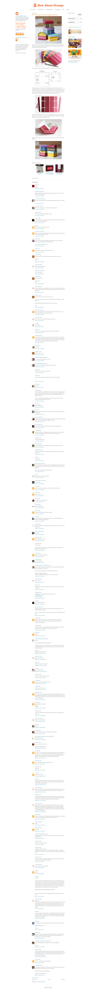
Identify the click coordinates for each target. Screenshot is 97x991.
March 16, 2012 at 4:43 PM (40, 838)
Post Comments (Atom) (41, 981)
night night (37, 730)
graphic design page (22, 37)
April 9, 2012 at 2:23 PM (39, 844)
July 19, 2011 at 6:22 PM (39, 326)
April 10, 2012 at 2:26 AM (39, 854)
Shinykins (36, 686)
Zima (36, 600)
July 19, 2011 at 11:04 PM (39, 360)
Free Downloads (41, 9)
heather (36, 492)
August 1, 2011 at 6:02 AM (39, 604)
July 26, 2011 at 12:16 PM (39, 576)
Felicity (36, 329)
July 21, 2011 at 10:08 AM (39, 483)
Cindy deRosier (38, 965)
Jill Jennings (37, 559)
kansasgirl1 (37, 430)
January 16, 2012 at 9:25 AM (40, 727)
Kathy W (36, 932)
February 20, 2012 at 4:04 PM (40, 811)
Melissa (36, 403)
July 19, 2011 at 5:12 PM (39, 209)
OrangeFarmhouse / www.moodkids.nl (42, 565)
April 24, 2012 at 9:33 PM (39, 873)
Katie (36, 668)
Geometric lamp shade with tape (59, 173)
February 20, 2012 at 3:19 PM (40, 784)
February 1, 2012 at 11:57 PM (40, 758)
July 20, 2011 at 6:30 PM (39, 447)
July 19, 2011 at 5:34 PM (39, 267)
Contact (67, 9)
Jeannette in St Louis (38, 231)
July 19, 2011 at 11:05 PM (39, 366)
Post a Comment (35, 977)
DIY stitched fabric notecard (39, 173)
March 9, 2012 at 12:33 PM (40, 825)
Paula (36, 772)
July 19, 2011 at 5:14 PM (39, 215)
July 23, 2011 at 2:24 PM (39, 534)
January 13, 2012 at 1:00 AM (40, 699)
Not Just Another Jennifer (39, 480)
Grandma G (37, 254)
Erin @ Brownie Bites (39, 191)
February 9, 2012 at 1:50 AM (40, 770)
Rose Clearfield (38, 417)
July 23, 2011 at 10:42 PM (39, 550)
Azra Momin (37, 537)
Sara (36, 457)
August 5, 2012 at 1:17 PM (39, 946)
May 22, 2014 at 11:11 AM (39, 975)
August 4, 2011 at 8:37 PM (39, 615)
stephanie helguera (38, 531)
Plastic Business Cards (39, 595)
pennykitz (36, 345)
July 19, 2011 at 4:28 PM (39, 188)
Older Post (63, 979)
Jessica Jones (37, 264)
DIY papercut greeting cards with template (49, 173)
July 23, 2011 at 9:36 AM (39, 528)
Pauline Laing (37, 443)
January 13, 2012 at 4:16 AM (40, 708)
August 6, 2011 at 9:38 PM (39, 622)
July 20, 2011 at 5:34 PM (39, 441)
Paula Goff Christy (38, 310)
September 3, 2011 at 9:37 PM (40, 653)
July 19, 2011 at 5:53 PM (39, 292)
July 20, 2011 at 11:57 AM (39, 421)
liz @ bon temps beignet (39, 198)
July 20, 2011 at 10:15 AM (39, 414)
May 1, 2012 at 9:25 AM (39, 908)
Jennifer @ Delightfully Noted (40, 357)
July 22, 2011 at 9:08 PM (39, 513)
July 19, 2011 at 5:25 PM (39, 236)
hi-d (35, 225)
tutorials (37, 178)
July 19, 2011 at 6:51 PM (39, 332)
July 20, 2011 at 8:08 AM (39, 401)
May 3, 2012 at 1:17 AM (39, 929)
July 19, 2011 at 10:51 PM (39, 354)
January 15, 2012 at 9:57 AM (40, 721)
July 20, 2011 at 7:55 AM (39, 387)
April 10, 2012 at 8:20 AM (39, 867)
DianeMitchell (37, 692)
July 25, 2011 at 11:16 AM (39, 556)
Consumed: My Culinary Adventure (41, 244)
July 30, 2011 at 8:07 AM (39, 589)
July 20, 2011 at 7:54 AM (39, 381)
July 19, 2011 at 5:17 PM (39, 228)
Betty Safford (37, 760)
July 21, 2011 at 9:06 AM (39, 471)
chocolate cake (37, 335)
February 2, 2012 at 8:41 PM (40, 764)
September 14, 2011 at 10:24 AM (41, 671)
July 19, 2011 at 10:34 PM (39, 348)
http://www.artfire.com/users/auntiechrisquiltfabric (43, 736)
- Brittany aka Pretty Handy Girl (40, 638)
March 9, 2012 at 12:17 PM (40, 819)
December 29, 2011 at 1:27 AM (40, 689)
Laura (36, 516)
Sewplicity (37, 524)
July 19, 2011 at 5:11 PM (39, 203)
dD (35, 870)
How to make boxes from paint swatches (45, 14)
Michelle (36, 498)
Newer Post (34, 979)
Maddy (36, 632)
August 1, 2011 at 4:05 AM (39, 598)
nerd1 (36, 184)
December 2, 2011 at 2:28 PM (40, 677)
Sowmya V (37, 742)
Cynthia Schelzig (38, 206)
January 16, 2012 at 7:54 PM (40, 739)
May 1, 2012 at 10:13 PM (39, 918)
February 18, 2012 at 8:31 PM (40, 776)
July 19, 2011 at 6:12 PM (39, 320)
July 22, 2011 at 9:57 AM (39, 501)
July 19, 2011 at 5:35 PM (39, 273)
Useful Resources (49, 9)
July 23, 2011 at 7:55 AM (39, 521)
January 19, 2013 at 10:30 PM (40, 956)
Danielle (36, 238)
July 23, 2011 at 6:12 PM (39, 540)
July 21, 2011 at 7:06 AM (39, 460)
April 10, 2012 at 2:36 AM (39, 861)
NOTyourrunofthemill (38, 270)
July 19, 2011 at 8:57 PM (39, 342)
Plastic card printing (38, 596)
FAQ (63, 9)
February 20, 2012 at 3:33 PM (40, 792)
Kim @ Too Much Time (39, 463)
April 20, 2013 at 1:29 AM (39, 962)
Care (36, 323)
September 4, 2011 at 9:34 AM (40, 659)
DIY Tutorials (32, 9)
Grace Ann (37, 504)
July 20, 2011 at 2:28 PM (39, 427)
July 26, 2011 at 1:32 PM (39, 582)
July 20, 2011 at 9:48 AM (39, 407)
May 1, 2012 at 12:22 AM (39, 896)
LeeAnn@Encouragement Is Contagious (42, 941)
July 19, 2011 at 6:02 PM (39, 307)
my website (26, 19)
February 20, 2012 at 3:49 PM (40, 800)
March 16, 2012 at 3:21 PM (40, 831)
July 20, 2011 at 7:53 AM (39, 372)
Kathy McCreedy (38, 449)
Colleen (36, 702)
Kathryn (36, 369)
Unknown (36, 510)
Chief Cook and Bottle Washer (40, 833)
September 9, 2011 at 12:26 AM (40, 665)
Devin (36, 409)
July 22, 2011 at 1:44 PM (39, 507)
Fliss (36, 724)
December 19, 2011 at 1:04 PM (40, 683)
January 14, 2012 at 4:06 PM (40, 715)
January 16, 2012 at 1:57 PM (40, 733)
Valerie (36, 486)
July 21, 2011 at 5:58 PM (39, 495)
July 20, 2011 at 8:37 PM (39, 454)
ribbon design (75, 62)
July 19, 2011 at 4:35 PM (39, 196)
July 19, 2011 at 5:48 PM (39, 283)
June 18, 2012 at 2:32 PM (39, 938)
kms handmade (38, 424)
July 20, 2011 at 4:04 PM (39, 435)
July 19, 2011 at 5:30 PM (39, 261)
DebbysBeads (37, 827)
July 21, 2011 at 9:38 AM (39, 477)
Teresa (36, 921)
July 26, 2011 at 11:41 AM (39, 562)
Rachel (36, 662)
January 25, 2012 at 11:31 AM (40, 748)
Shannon (36, 218)
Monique (36, 384)
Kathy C (36, 248)
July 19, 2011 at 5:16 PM (39, 222)
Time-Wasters (57, 9)
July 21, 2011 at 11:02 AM (39, 489)
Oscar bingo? (78, 27)
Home (49, 979)
